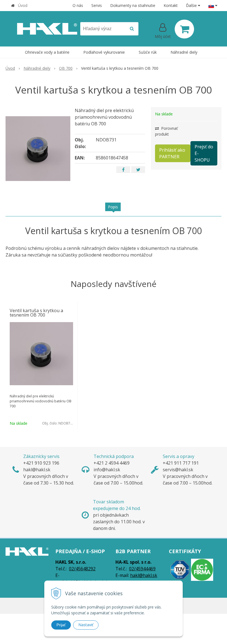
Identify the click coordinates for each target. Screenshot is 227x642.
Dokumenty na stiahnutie (132, 5)
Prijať (61, 625)
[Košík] (184, 29)
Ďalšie (192, 5)
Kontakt (171, 5)
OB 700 (66, 68)
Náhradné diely (37, 68)
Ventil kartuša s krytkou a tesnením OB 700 (36, 312)
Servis (96, 5)
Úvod (22, 5)
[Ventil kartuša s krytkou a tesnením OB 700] (38, 148)
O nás (78, 5)
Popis (113, 206)
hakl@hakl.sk (143, 575)
